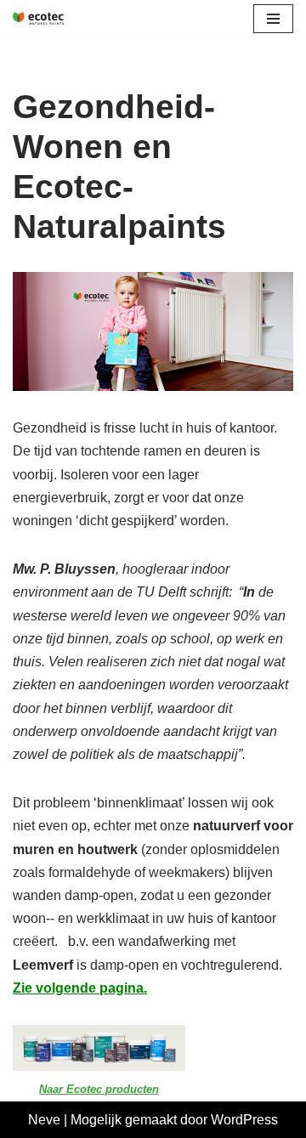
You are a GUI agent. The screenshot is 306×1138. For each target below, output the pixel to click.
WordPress (244, 1120)
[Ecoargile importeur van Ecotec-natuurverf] (38, 18)
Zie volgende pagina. (80, 988)
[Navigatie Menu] (273, 18)
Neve (44, 1120)
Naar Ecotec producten (99, 1089)
